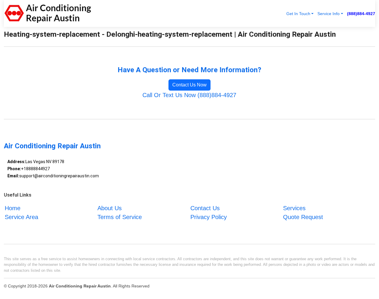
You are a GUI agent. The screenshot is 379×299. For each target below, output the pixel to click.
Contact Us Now (189, 84)
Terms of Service (119, 217)
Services (294, 208)
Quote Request (303, 217)
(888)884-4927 (361, 13)
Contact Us (205, 208)
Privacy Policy (208, 217)
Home (12, 208)
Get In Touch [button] (298, 13)
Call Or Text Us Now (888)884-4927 (189, 95)
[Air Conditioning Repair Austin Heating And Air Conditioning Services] (47, 13)
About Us (109, 208)
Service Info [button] (328, 13)
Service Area (21, 217)
